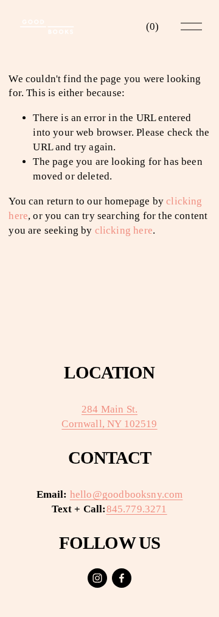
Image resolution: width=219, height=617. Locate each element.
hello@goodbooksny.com (126, 494)
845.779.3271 (136, 509)
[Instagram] (97, 578)
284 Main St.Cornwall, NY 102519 (109, 416)
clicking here (124, 230)
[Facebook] (121, 578)
